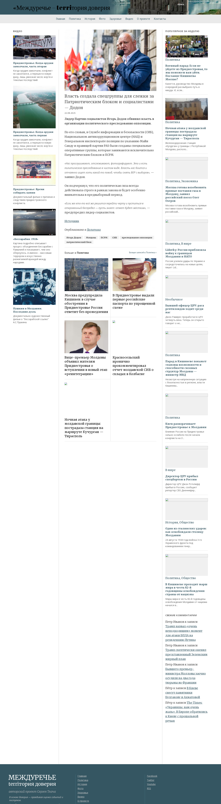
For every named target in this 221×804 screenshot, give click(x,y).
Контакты (160, 19)
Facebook (152, 775)
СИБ (114, 237)
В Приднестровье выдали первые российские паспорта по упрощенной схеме (134, 301)
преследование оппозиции (137, 237)
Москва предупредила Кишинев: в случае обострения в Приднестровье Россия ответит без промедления (86, 303)
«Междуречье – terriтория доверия (61, 7)
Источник (72, 221)
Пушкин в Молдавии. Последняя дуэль (27, 310)
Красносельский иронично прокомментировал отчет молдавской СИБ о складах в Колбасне (133, 365)
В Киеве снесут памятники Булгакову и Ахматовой (182, 692)
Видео (129, 19)
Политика (75, 19)
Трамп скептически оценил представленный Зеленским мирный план (186, 654)
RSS (149, 788)
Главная (60, 19)
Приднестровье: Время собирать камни (28, 191)
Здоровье (115, 19)
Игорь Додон (73, 237)
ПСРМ (104, 237)
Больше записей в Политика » (142, 252)
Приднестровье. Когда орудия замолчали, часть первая (33, 133)
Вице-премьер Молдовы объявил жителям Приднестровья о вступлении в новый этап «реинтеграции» (86, 365)
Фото (102, 19)
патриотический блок (78, 242)
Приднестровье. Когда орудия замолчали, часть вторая (33, 64)
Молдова (91, 237)
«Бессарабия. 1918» (25, 239)
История (90, 19)
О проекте (143, 19)
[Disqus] (111, 489)
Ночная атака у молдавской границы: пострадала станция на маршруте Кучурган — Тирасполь (84, 428)
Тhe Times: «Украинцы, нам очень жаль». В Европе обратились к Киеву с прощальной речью (186, 712)
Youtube (151, 784)
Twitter (150, 780)
